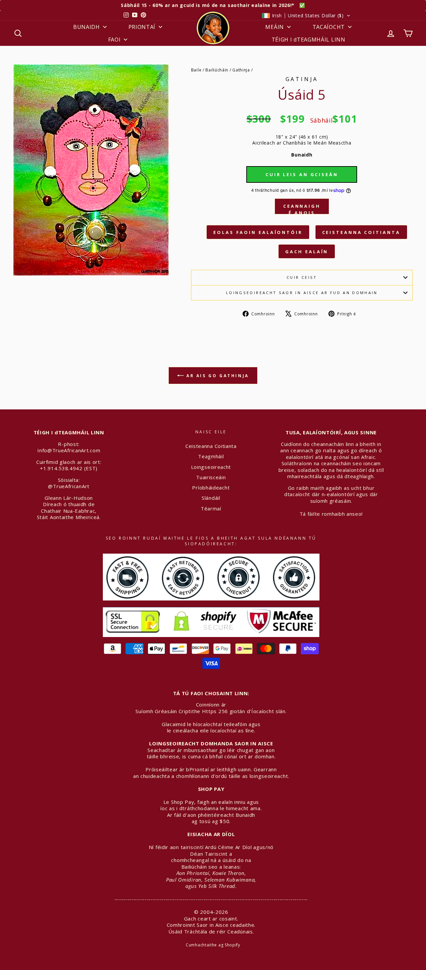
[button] (306, 15)
